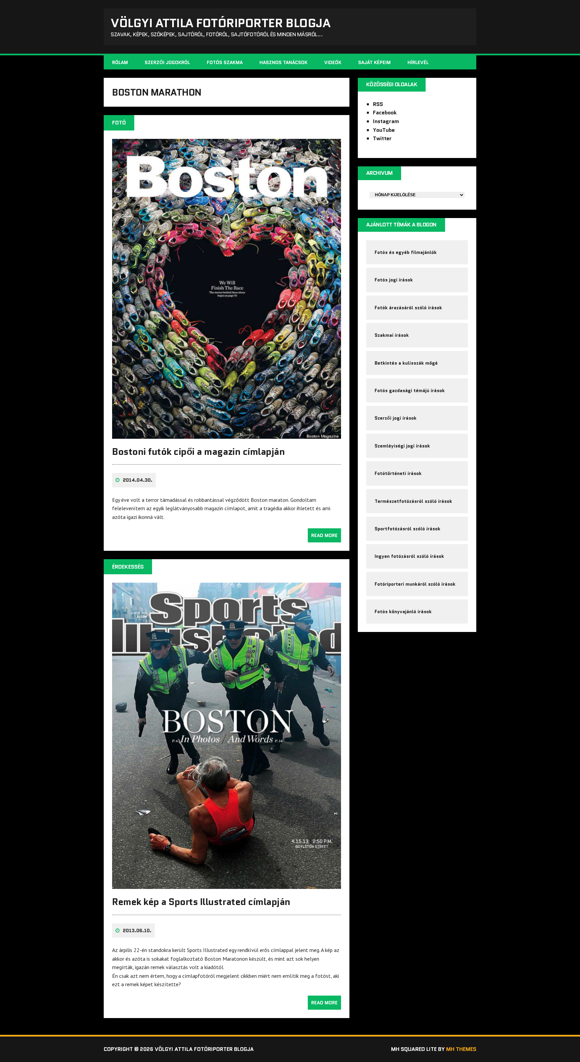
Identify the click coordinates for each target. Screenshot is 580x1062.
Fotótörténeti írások (398, 473)
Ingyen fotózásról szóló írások (409, 556)
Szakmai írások (392, 335)
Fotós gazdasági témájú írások (410, 390)
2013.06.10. (137, 930)
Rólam (120, 62)
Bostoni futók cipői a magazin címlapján (198, 451)
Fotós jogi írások (394, 279)
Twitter (382, 138)
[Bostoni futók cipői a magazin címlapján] (226, 434)
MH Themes (461, 1049)
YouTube (384, 130)
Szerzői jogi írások (396, 418)
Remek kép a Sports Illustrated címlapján (201, 901)
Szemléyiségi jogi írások (402, 445)
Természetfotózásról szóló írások (413, 501)
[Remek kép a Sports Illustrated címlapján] (226, 884)
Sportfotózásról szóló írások (407, 528)
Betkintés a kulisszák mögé (406, 363)
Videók (332, 62)
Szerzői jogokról (167, 62)
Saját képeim (374, 62)
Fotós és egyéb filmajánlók (406, 252)
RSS (378, 104)
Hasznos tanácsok (283, 62)
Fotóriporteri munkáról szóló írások (415, 584)
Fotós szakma (225, 62)
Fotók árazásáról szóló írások (408, 307)
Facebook (385, 112)
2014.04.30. (137, 480)
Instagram (386, 121)
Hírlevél (418, 62)
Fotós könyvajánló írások (403, 611)
